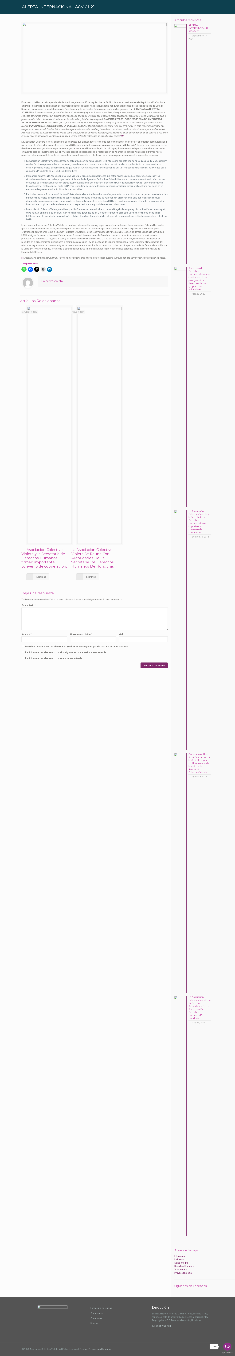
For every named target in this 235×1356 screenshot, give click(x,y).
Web (121, 634)
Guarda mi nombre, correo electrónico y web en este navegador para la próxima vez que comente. (77, 646)
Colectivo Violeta (52, 281)
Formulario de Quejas (101, 1308)
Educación (179, 1256)
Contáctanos (96, 1313)
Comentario (28, 605)
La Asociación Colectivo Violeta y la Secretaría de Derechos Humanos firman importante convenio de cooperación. (44, 558)
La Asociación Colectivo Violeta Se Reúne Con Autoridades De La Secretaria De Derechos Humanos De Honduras (92, 558)
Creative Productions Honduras (95, 1349)
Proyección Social (183, 1273)
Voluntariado (180, 1269)
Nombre (26, 634)
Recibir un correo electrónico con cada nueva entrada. (54, 658)
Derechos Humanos (184, 1266)
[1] (22, 258)
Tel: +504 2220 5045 (162, 1326)
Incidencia (179, 1259)
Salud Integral (181, 1263)
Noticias (94, 1323)
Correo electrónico (81, 634)
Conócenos (96, 1318)
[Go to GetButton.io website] (227, 1353)
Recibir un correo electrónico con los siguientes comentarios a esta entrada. (66, 652)
